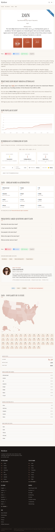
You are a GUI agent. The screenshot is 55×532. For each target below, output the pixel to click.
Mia (3, 472)
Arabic (12, 6)
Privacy (2, 519)
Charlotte (4, 470)
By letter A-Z (31, 490)
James (31, 472)
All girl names (4, 481)
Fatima (46, 69)
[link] (28, 317)
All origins (3, 506)
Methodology (4, 515)
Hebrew (3, 490)
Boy (13, 288)
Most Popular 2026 (33, 488)
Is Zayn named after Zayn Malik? (9, 228)
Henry (31, 474)
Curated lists (31, 501)
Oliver (31, 467)
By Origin (30, 492)
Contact (3, 517)
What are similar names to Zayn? (9, 240)
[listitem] (8, 54)
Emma (3, 465)
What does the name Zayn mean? (9, 224)
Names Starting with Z (19, 259)
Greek (3, 495)
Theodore (32, 470)
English (3, 488)
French (3, 501)
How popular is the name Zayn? (9, 232)
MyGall (2, 6)
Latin (3, 492)
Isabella (4, 477)
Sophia (4, 474)
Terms (2, 522)
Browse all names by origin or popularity (20, 210)
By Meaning (31, 495)
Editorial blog (31, 504)
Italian (3, 504)
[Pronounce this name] (31, 16)
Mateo (31, 477)
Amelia (4, 467)
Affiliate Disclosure (5, 524)
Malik (13, 86)
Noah (31, 465)
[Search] (49, 2)
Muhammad (30, 69)
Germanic (4, 499)
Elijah (31, 479)
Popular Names (29, 259)
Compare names (32, 499)
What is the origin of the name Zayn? (10, 236)
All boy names (32, 481)
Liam (31, 463)
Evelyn (4, 479)
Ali (6, 69)
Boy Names (7, 6)
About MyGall (4, 512)
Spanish (3, 497)
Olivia (3, 463)
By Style (30, 497)
